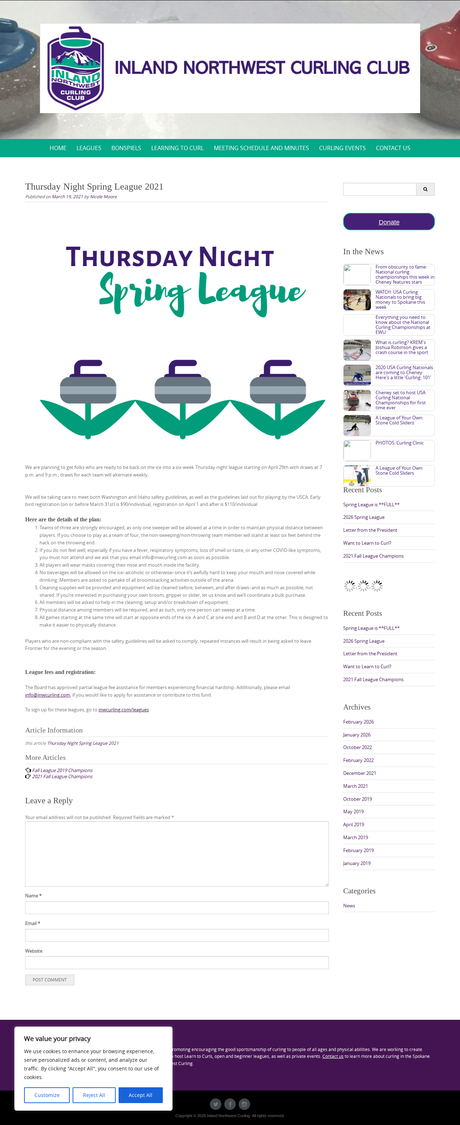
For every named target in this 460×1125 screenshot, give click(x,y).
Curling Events (342, 148)
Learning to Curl (177, 148)
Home (58, 148)
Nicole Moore (103, 196)
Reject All (94, 1095)
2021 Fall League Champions (373, 556)
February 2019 (358, 850)
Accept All (140, 1095)
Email (32, 923)
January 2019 (357, 863)
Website (33, 951)
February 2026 (358, 722)
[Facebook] (230, 1104)
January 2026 (357, 734)
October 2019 (357, 799)
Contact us (333, 1056)
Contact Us (393, 148)
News (349, 905)
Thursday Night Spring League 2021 (83, 743)
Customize (47, 1095)
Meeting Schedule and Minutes (261, 148)
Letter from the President (370, 530)
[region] (93, 1069)
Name (33, 895)
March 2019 (355, 837)
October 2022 (357, 747)
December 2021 (359, 773)
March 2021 (355, 786)
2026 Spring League (364, 517)
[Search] (425, 189)
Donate (389, 222)
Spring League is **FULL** (371, 504)
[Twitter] (215, 1104)
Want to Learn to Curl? (367, 543)
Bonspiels (126, 148)
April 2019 (353, 824)
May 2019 (353, 811)
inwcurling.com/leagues (123, 709)
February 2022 (358, 760)
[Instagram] (244, 1104)
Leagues (89, 148)
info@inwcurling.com (47, 695)
